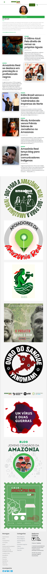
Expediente (5, 555)
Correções (5, 542)
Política (19, 542)
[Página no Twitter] (5, 571)
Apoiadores (5, 561)
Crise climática (20, 548)
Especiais (19, 550)
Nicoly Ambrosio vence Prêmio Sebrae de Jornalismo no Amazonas (30, 126)
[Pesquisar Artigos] (37, 5)
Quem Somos (5, 536)
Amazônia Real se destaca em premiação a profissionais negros (11, 71)
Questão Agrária (21, 540)
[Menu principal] (4, 2)
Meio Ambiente (20, 536)
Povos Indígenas (21, 538)
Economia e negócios (22, 544)
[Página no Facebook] (3, 571)
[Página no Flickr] (12, 571)
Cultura (19, 546)
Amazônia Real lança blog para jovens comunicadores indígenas (30, 154)
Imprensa (4, 562)
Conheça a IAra (6, 553)
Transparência (5, 540)
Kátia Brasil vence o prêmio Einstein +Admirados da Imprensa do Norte (32, 99)
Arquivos (4, 557)
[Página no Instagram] (10, 571)
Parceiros (4, 559)
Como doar (32, 4)
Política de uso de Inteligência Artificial (7, 550)
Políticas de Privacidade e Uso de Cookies (8, 547)
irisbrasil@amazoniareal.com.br (9, 32)
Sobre (3, 538)
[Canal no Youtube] (8, 571)
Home (3, 544)
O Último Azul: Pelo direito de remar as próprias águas (33, 43)
